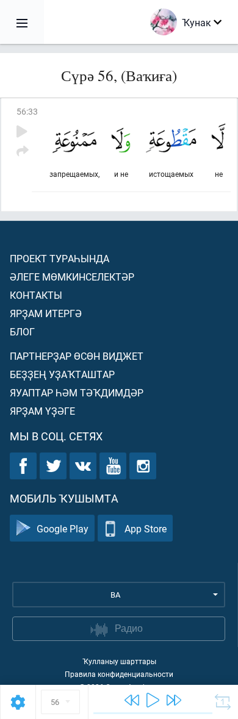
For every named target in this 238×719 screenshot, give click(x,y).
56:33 (27, 111)
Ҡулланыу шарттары (119, 661)
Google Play (62, 528)
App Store (145, 528)
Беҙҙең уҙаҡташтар (62, 374)
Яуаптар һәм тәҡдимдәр (76, 392)
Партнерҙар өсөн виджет (76, 355)
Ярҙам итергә (46, 313)
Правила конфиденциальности (119, 674)
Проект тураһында (59, 258)
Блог (22, 331)
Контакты (36, 294)
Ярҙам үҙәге (42, 410)
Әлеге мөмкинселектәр (72, 276)
